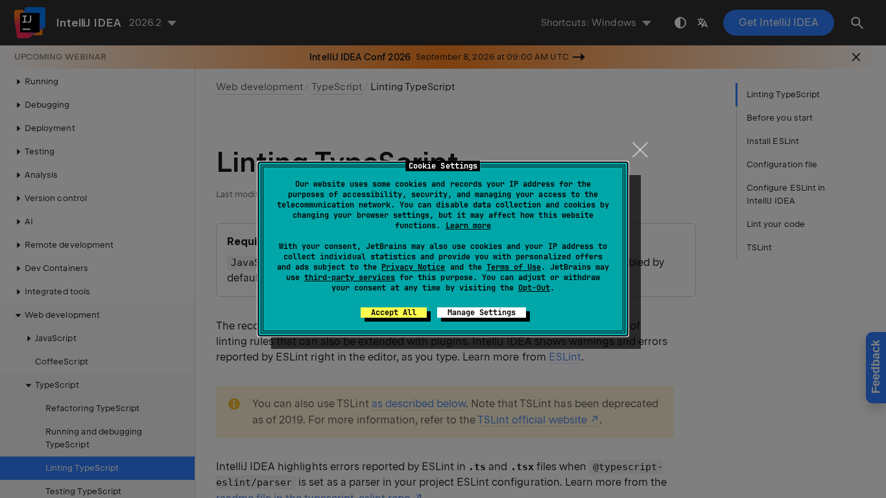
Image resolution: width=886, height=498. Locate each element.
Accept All (393, 312)
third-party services (349, 277)
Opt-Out (534, 288)
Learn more (468, 225)
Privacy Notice (413, 267)
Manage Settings (482, 312)
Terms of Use (513, 267)
